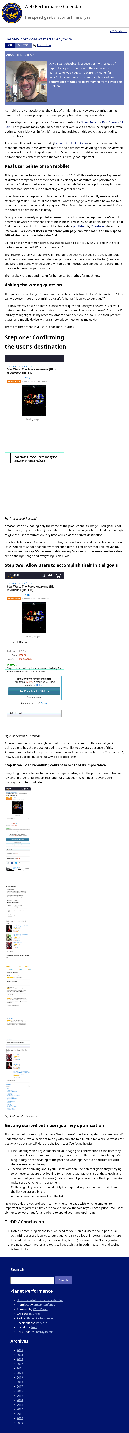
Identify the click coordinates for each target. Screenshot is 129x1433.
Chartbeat (97, 226)
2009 (20, 1423)
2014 (20, 1400)
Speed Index (89, 122)
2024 (20, 1355)
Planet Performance (39, 1318)
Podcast (41, 1323)
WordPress (40, 1309)
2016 (20, 1391)
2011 (20, 1414)
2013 (20, 1404)
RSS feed (35, 1314)
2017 (20, 1386)
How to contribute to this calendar (40, 1300)
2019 (20, 1377)
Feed (34, 1327)
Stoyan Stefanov (44, 1304)
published (79, 226)
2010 (20, 1418)
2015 (20, 1395)
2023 (20, 1359)
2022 (20, 1364)
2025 (20, 1350)
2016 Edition (118, 31)
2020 (20, 1373)
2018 (20, 1382)
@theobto (70, 63)
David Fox (44, 45)
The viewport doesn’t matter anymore (38, 39)
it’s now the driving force (70, 143)
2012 (20, 1409)
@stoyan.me (44, 1332)
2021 (20, 1368)
